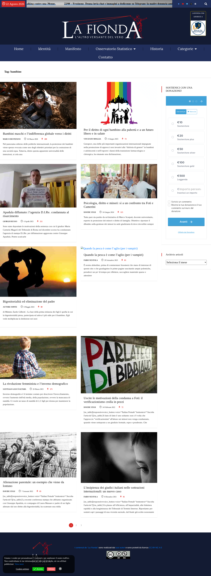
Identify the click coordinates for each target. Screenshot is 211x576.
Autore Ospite (10, 307)
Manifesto (73, 49)
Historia (156, 49)
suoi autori (121, 547)
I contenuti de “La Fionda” (86, 547)
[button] (205, 3)
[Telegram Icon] (187, 4)
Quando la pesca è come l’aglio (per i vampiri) (113, 255)
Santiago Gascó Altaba (14, 389)
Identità (44, 49)
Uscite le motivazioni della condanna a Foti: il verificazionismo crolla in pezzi (113, 400)
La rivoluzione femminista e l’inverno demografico (35, 383)
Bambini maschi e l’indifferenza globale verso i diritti (37, 133)
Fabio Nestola (91, 260)
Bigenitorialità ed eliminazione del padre (29, 301)
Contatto (105, 57)
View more (19, 564)
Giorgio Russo (10, 221)
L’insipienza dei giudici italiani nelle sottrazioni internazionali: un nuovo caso (114, 489)
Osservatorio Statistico (114, 49)
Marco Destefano (12, 139)
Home (19, 49)
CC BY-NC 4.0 (155, 547)
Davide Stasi (90, 212)
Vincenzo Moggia (92, 139)
